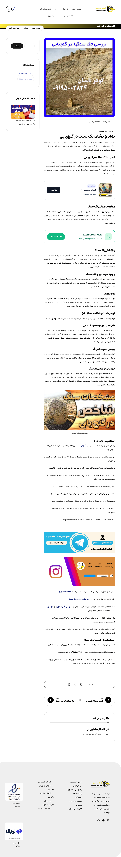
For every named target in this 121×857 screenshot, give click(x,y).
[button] (9, 9)
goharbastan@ (64, 591)
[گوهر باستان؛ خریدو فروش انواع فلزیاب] (104, 9)
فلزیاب (83, 445)
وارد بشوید (87, 734)
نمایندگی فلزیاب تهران (64, 606)
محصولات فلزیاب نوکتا (25, 79)
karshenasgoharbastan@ (79, 599)
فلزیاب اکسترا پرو (44, 782)
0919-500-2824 (75, 809)
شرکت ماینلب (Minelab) (25, 73)
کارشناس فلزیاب (44, 808)
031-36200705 (76, 801)
